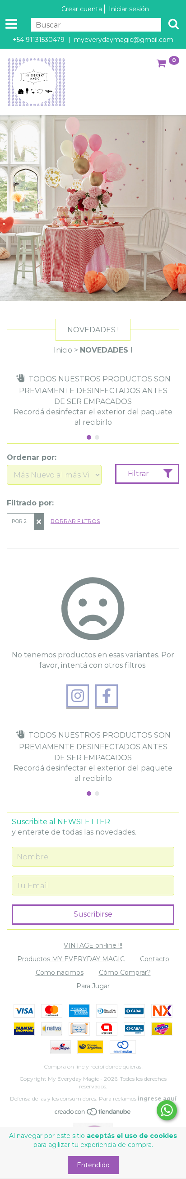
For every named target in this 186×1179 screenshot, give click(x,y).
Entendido (93, 1165)
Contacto (154, 959)
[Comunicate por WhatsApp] (167, 1110)
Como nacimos (60, 972)
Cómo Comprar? (125, 972)
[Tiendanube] (93, 1114)
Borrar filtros (75, 521)
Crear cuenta (81, 9)
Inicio (63, 350)
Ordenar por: (31, 457)
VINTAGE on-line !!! (93, 945)
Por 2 (19, 521)
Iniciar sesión (129, 9)
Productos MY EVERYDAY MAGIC (71, 959)
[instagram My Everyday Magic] (77, 696)
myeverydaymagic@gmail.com (123, 40)
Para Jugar (93, 986)
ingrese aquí (157, 1098)
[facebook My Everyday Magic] (106, 696)
